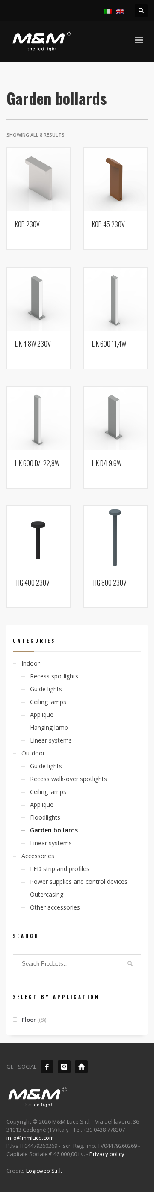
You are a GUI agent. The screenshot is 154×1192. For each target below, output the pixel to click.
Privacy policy (106, 1154)
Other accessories (55, 907)
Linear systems (51, 740)
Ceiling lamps (48, 702)
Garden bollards (54, 830)
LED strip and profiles (59, 869)
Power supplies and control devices (78, 881)
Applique (41, 714)
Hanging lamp (49, 727)
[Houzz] (81, 1066)
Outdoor (33, 753)
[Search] (130, 963)
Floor (29, 1019)
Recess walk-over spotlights (68, 779)
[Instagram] (64, 1066)
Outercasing (46, 894)
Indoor (30, 663)
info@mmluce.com (30, 1137)
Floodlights (45, 817)
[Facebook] (47, 1066)
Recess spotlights (54, 676)
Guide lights (46, 689)
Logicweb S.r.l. (44, 1170)
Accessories (37, 856)
